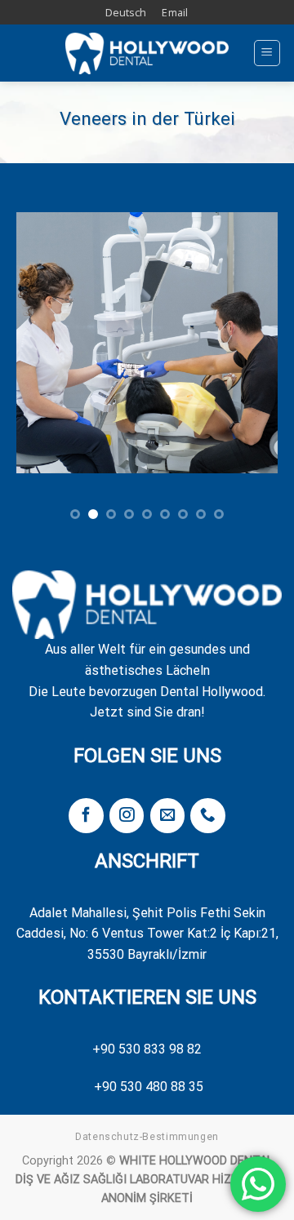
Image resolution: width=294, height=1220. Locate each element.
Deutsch (125, 12)
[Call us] (207, 815)
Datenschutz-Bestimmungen (147, 1136)
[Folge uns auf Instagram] (126, 815)
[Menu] (267, 53)
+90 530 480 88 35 (148, 1086)
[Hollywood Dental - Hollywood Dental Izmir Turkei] (147, 53)
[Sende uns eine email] (167, 815)
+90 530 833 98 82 (147, 1049)
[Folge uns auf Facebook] (86, 815)
